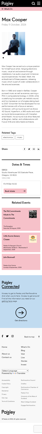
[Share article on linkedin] (38, 149)
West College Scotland (28, 402)
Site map (5, 398)
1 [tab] (3, 57)
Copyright (5, 387)
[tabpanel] (13, 43)
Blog (23, 350)
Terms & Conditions (8, 401)
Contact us (7, 357)
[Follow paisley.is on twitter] (7, 336)
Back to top (29, 337)
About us (6, 354)
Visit (23, 354)
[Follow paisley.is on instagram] (12, 336)
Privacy (4, 394)
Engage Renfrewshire (28, 405)
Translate (21, 373)
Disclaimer (5, 391)
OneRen (23, 383)
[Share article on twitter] (29, 149)
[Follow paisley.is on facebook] (2, 336)
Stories (24, 361)
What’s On (8, 9)
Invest (23, 364)
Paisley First (25, 393)
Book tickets (10, 191)
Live (23, 357)
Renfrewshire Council (28, 380)
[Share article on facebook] (24, 149)
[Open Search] (33, 3)
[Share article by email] (34, 149)
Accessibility (6, 380)
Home (4, 347)
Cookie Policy (6, 383)
